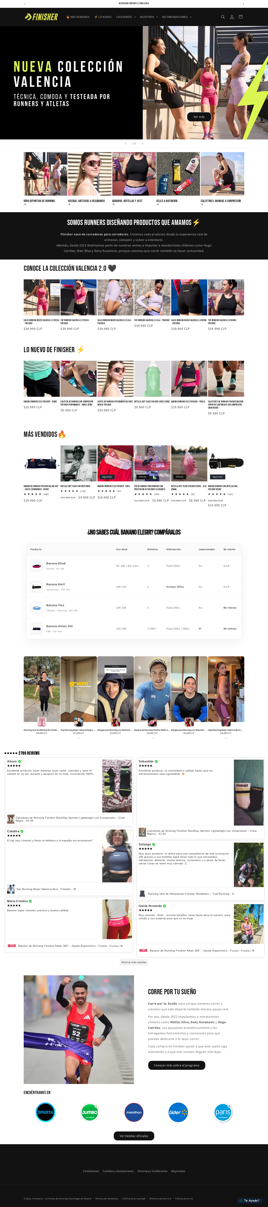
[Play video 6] (226, 689)
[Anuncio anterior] (25, 4)
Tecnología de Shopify (80, 1198)
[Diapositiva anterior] (126, 144)
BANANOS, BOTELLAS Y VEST (127, 201)
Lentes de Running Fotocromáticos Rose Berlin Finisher (115, 403)
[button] (125, 17)
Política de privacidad (133, 1198)
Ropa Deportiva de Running (39, 201)
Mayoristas (178, 1171)
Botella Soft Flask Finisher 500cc (75, 486)
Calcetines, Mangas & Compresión (221, 201)
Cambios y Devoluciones (118, 1171)
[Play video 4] (152, 689)
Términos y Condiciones (152, 1171)
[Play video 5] (189, 689)
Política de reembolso (107, 1198)
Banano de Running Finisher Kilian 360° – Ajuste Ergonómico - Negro (41, 488)
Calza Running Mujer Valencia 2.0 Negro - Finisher (189, 322)
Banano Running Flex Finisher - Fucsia (188, 401)
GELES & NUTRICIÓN (166, 201)
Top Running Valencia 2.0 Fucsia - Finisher (75, 322)
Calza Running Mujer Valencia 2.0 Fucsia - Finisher (41, 322)
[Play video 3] (115, 689)
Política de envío (184, 1198)
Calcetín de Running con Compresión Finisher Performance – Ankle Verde (77, 403)
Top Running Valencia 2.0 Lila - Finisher (152, 320)
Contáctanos (91, 1171)
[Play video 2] (78, 689)
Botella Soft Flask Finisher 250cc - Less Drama (189, 488)
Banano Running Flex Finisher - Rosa (114, 486)
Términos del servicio (160, 1198)
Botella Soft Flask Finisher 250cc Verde (152, 401)
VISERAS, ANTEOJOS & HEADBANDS (86, 201)
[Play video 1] (42, 689)
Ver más (199, 117)
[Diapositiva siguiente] (142, 144)
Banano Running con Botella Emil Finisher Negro (223, 488)
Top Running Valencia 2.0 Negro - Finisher (222, 322)
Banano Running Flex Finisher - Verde (40, 401)
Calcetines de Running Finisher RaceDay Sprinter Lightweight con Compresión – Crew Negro (226, 404)
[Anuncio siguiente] (243, 4)
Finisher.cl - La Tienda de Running (50, 1198)
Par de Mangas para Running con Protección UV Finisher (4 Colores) (149, 488)
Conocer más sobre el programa (176, 1065)
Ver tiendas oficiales (134, 1136)
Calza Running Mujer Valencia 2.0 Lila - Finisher (115, 322)
